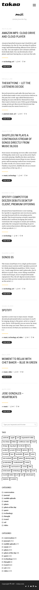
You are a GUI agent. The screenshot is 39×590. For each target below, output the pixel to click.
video (21, 337)
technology (7, 62)
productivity (7, 462)
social (24, 466)
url (13, 62)
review (27, 462)
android (5, 437)
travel (5, 475)
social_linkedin (36, 586)
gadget (5, 450)
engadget (13, 446)
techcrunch (6, 471)
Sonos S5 (8, 257)
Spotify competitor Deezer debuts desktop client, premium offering (18, 200)
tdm (30, 466)
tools (33, 471)
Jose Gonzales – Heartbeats (13, 395)
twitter (11, 475)
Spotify (7, 310)
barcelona (6, 442)
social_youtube (31, 586)
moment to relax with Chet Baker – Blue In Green (19, 360)
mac (12, 454)
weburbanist (29, 475)
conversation (9, 492)
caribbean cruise (24, 442)
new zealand (7, 458)
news (32, 454)
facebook (22, 446)
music (11, 114)
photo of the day (10, 507)
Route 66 (6, 466)
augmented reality (27, 437)
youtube (13, 479)
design (5, 446)
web (21, 475)
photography (29, 458)
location (5, 454)
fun (28, 446)
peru (15, 458)
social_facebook (28, 586)
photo (21, 458)
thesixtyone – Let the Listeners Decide (16, 84)
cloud (34, 442)
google (12, 450)
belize (14, 442)
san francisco (15, 466)
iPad (18, 450)
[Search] (35, 424)
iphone (24, 450)
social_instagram (33, 586)
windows (6, 479)
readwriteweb (18, 462)
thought (7, 516)
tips (28, 471)
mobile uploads (10, 498)
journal (6, 114)
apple (12, 437)
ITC (30, 450)
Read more (6, 66)
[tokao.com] (11, 4)
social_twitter (26, 586)
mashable (19, 454)
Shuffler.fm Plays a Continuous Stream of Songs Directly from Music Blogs (17, 141)
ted (24, 471)
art (18, 437)
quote (6, 510)
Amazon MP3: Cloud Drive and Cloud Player (18, 34)
